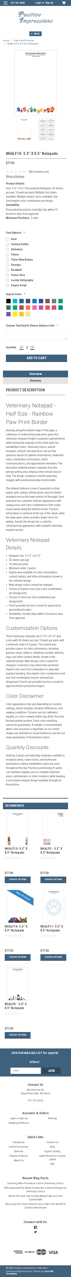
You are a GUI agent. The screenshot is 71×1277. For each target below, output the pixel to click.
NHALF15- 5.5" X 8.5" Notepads (16, 850)
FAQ (52, 1164)
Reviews (35, 380)
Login (38, 2)
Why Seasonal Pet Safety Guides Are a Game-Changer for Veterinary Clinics (35, 1190)
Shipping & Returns (18, 1123)
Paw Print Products (24, 40)
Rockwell (16, 269)
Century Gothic (20, 244)
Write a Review (15, 176)
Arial (14, 239)
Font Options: (15, 232)
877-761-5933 (18, 3)
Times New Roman (22, 259)
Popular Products (18, 1156)
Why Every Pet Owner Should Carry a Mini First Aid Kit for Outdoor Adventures (35, 1206)
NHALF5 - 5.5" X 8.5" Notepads (51, 850)
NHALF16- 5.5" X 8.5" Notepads (16, 928)
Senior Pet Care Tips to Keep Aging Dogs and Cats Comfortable (35, 1198)
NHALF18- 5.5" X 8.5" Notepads (22, 43)
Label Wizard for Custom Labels (52, 1158)
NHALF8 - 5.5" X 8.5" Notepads (16, 1006)
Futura (15, 254)
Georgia (16, 264)
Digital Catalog (52, 1151)
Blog (52, 1146)
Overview (35, 374)
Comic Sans (18, 275)
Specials (18, 1151)
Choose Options (17, 879)
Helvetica (16, 249)
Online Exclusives (18, 1146)
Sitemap (52, 1118)
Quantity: (11, 347)
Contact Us (52, 1142)
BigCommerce (24, 1271)
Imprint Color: (15, 294)
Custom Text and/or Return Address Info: (32, 325)
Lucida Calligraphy (22, 280)
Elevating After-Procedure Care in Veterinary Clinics (35, 1183)
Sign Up (49, 2)
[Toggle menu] (5, 5)
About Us (19, 1160)
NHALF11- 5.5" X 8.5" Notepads (51, 928)
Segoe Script (18, 285)
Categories (19, 1142)
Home (6, 40)
